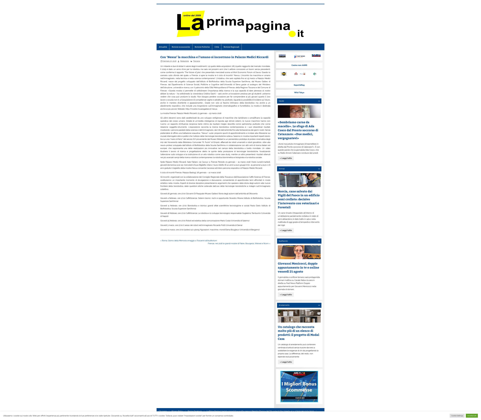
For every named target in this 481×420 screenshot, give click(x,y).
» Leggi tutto (286, 158)
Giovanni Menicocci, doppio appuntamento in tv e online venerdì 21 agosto (298, 267)
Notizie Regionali (231, 47)
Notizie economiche (181, 47)
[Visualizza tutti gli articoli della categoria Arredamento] (319, 305)
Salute (281, 101)
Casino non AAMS (299, 65)
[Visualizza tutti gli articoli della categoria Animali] (319, 169)
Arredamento (284, 305)
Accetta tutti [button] (471, 416)
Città (217, 47)
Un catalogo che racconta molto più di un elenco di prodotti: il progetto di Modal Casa (298, 333)
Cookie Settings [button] (457, 416)
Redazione (184, 61)
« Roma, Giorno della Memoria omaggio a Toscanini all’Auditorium (188, 240)
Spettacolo (283, 241)
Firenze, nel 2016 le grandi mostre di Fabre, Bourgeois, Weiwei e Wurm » (239, 243)
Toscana (196, 61)
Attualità (163, 47)
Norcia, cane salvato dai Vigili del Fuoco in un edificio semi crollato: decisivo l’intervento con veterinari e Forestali (299, 199)
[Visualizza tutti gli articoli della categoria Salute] (319, 101)
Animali (282, 169)
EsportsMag (299, 85)
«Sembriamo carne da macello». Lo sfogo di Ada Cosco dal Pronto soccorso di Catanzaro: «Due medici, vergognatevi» (298, 130)
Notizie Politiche (202, 47)
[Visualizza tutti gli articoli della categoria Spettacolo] (319, 241)
